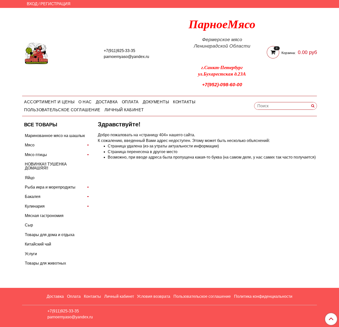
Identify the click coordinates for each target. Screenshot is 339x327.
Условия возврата (153, 296)
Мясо (29, 145)
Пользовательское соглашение (62, 110)
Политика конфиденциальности (263, 296)
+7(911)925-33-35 (119, 51)
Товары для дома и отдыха (49, 235)
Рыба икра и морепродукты (50, 187)
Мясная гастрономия (44, 216)
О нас (85, 102)
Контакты (184, 102)
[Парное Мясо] (36, 52)
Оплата (130, 102)
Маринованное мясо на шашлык (55, 136)
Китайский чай (38, 244)
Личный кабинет (124, 110)
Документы (156, 102)
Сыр (29, 225)
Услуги (31, 254)
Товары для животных (45, 263)
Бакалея (32, 196)
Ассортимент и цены (49, 102)
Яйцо (29, 178)
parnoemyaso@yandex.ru (126, 56)
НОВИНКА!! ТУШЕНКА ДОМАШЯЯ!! (46, 166)
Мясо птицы (36, 155)
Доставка (107, 102)
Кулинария (35, 206)
